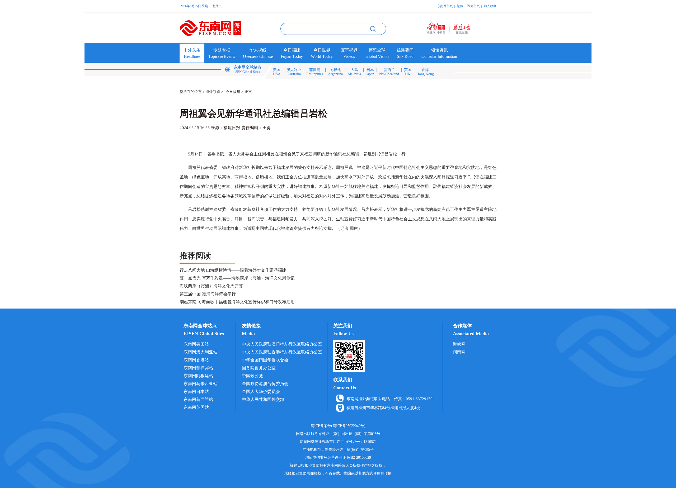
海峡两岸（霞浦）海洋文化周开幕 (211, 286)
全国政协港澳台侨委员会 (265, 383)
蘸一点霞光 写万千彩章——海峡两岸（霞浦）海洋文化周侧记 (237, 278)
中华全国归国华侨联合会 (265, 360)
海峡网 (459, 344)
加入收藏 (490, 6)
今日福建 (233, 92)
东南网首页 (445, 6)
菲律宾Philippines (314, 72)
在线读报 (462, 32)
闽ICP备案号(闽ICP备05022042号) (338, 426)
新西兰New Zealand (389, 72)
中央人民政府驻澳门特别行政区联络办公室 (282, 344)
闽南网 (459, 352)
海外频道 (212, 92)
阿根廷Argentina (335, 72)
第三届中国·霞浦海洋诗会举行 (208, 294)
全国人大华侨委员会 (261, 391)
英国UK (407, 72)
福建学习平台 (435, 32)
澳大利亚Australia (294, 72)
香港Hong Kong (425, 72)
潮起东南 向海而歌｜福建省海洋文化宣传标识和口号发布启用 (237, 302)
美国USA (276, 72)
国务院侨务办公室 (259, 368)
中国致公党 (252, 375)
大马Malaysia (354, 72)
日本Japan (370, 72)
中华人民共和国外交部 (263, 399)
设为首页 (473, 6)
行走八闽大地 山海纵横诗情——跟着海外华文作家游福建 (233, 270)
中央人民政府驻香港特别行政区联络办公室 (282, 352)
